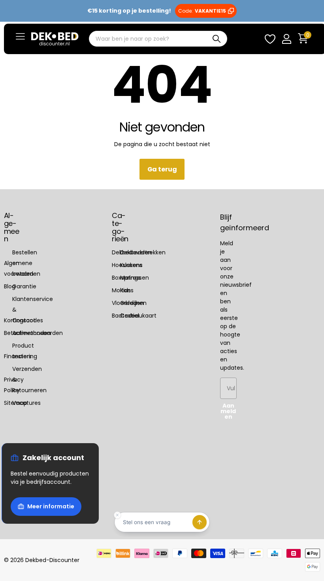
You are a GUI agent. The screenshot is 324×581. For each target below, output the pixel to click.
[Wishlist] (269, 39)
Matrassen (134, 278)
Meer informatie (50, 506)
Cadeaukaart (138, 316)
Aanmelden (228, 411)
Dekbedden (136, 252)
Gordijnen (133, 303)
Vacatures (26, 403)
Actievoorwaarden (37, 333)
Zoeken (216, 39)
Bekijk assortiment (20, 36)
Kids (125, 290)
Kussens (131, 265)
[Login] (286, 39)
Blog (9, 286)
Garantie (24, 286)
